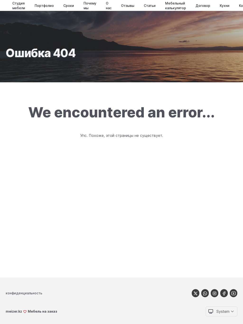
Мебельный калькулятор (175, 5)
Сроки (68, 6)
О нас (109, 5)
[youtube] (233, 293)
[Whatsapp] (205, 293)
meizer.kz (14, 311)
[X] (195, 293)
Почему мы (90, 5)
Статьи (150, 6)
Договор (203, 6)
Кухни (224, 6)
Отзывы (127, 6)
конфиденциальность (24, 293)
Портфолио (44, 6)
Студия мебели (18, 5)
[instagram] (214, 293)
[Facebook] (224, 293)
